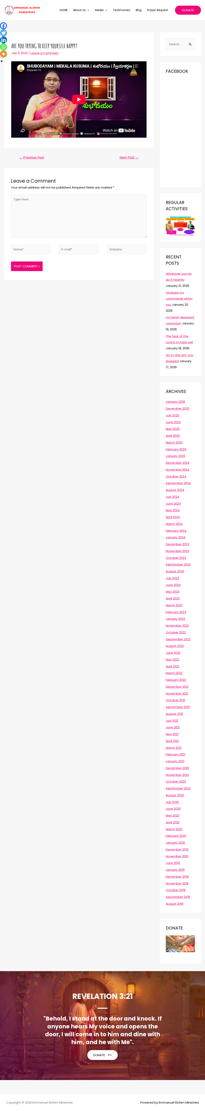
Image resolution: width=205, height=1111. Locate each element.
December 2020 (177, 768)
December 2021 (177, 687)
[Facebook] (3, 25)
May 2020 (172, 815)
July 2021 (172, 720)
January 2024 (175, 537)
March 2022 (174, 673)
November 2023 (177, 551)
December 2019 (177, 849)
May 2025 (173, 429)
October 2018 (175, 890)
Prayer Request (157, 10)
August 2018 (174, 904)
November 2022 (177, 625)
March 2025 (174, 442)
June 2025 (173, 422)
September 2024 (178, 483)
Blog (139, 10)
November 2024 (177, 469)
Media (99, 10)
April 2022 (172, 666)
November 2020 (177, 775)
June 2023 (173, 585)
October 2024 (176, 476)
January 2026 (175, 402)
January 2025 (175, 456)
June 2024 (173, 503)
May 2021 (172, 734)
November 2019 (177, 856)
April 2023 (173, 598)
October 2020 (176, 781)
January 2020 (175, 842)
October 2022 (176, 632)
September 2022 (178, 639)
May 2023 (172, 591)
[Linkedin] (3, 39)
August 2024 (175, 490)
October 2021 (175, 700)
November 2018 (177, 883)
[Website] (127, 250)
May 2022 (172, 659)
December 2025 (177, 408)
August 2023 (175, 571)
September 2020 (178, 788)
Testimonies (121, 10)
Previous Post (31, 157)
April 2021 (172, 741)
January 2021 (175, 761)
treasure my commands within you (179, 298)
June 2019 (173, 863)
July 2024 (172, 497)
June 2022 (173, 653)
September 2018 (178, 897)
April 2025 (173, 436)
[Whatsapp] (3, 46)
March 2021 (174, 748)
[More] (3, 53)
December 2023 (177, 544)
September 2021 (178, 707)
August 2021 (174, 714)
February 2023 (176, 612)
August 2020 (175, 795)
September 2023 (178, 564)
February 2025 (176, 449)
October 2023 (176, 558)
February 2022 (176, 680)
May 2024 (173, 510)
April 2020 (173, 822)
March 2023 (174, 605)
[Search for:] (180, 44)
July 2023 (172, 578)
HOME (64, 10)
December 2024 (177, 463)
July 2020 (172, 802)
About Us (79, 10)
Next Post (129, 157)
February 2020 (176, 836)
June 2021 (173, 727)
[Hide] (1, 61)
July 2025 (172, 415)
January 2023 (175, 619)
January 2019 (175, 870)
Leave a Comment (45, 53)
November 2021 (177, 693)
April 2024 (173, 517)
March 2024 (174, 524)
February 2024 (176, 531)
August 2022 (175, 646)
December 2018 (177, 876)
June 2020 (173, 809)
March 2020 (174, 829)
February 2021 (175, 754)
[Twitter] (3, 32)
